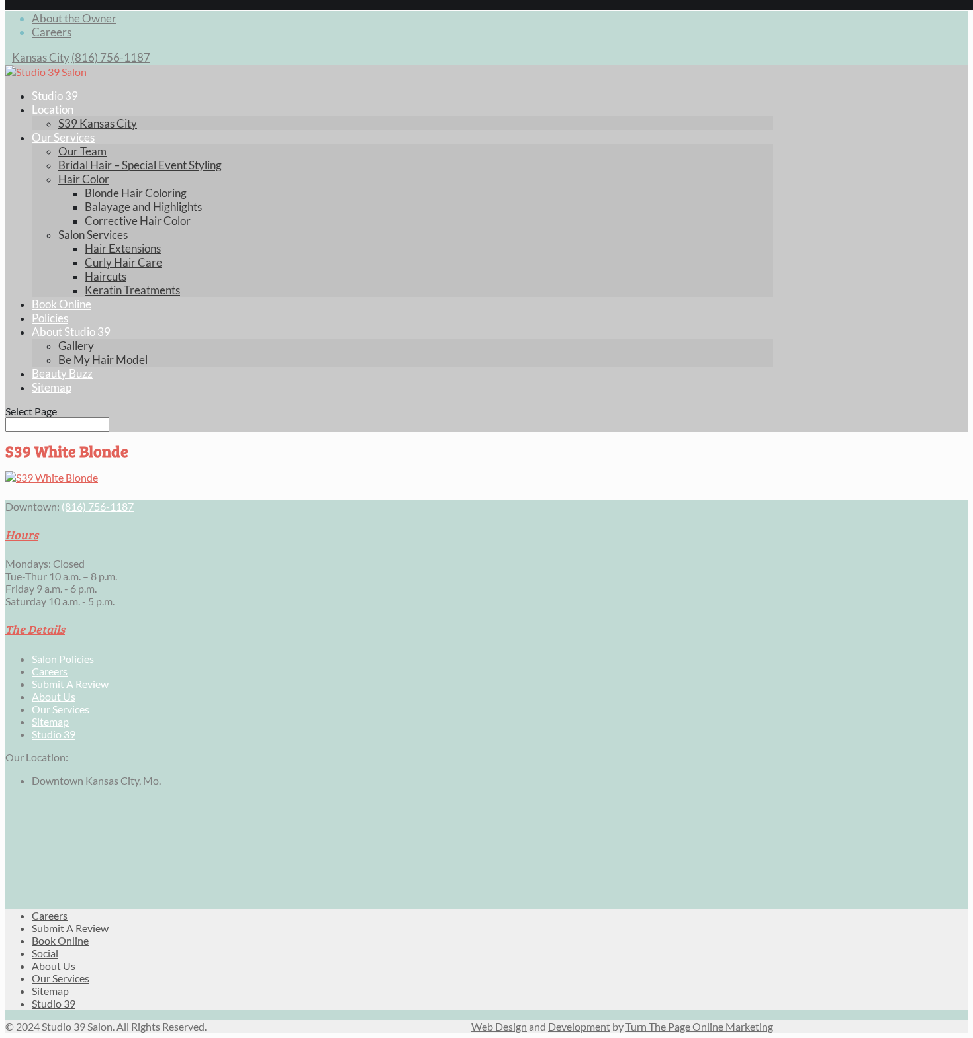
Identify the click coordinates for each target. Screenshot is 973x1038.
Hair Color (83, 179)
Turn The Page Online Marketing (699, 1026)
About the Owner (74, 18)
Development (579, 1026)
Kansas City (41, 57)
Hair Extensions (123, 248)
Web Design (499, 1026)
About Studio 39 (71, 332)
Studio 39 (55, 96)
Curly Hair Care (123, 262)
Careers (51, 32)
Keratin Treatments (132, 290)
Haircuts (105, 276)
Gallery (76, 346)
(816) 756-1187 (110, 57)
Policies (50, 318)
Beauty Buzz (62, 373)
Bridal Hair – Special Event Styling (140, 165)
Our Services (63, 137)
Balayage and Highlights (143, 207)
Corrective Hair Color (138, 221)
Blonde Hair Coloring (136, 193)
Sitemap (51, 387)
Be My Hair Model (103, 360)
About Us (53, 696)
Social (45, 953)
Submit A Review (70, 683)
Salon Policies (63, 658)
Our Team (82, 151)
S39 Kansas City (97, 123)
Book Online (61, 304)
